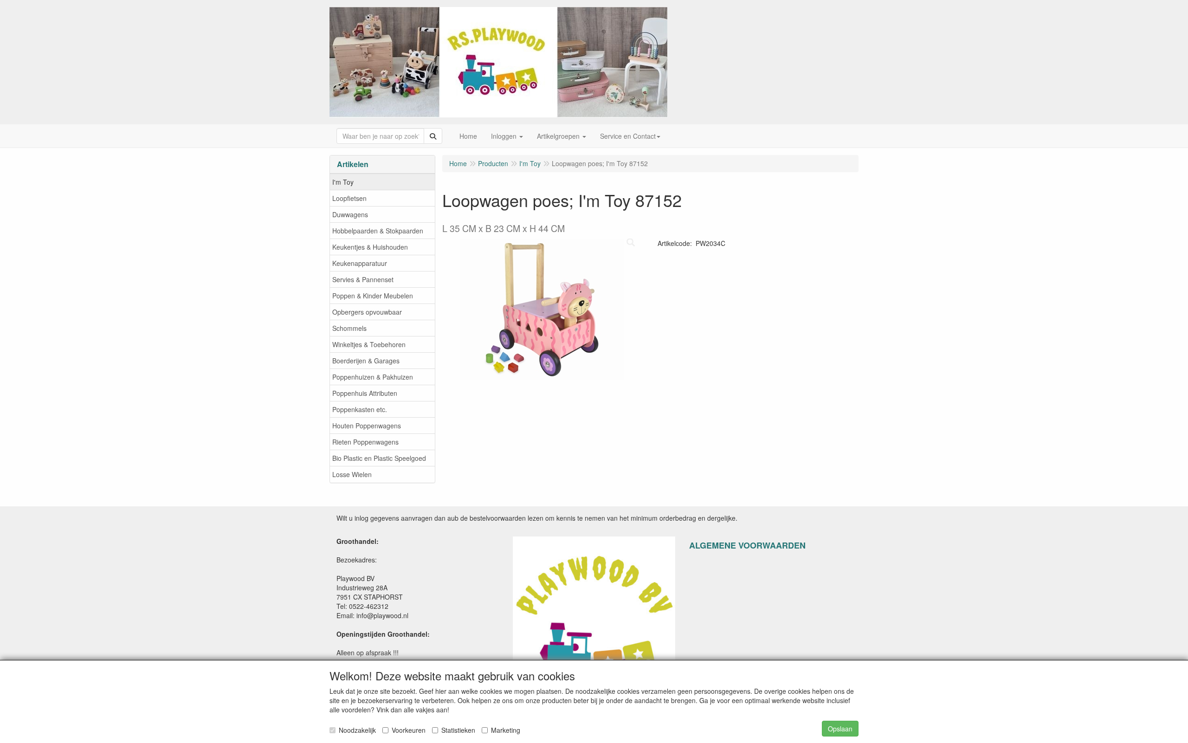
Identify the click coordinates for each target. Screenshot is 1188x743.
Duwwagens (350, 214)
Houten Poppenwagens (366, 425)
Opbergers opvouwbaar (367, 312)
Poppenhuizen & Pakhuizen (372, 376)
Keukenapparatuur (359, 263)
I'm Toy (343, 182)
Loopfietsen (349, 198)
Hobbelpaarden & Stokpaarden (377, 230)
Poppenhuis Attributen (364, 393)
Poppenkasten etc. (359, 409)
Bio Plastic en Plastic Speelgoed (379, 458)
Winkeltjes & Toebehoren (369, 344)
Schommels (349, 328)
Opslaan (840, 728)
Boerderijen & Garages (366, 360)
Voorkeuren (409, 730)
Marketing (505, 730)
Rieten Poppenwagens (365, 441)
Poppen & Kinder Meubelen (372, 295)
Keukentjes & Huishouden (370, 247)
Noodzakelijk (357, 730)
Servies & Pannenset (363, 279)
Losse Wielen (352, 474)
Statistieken (458, 730)
